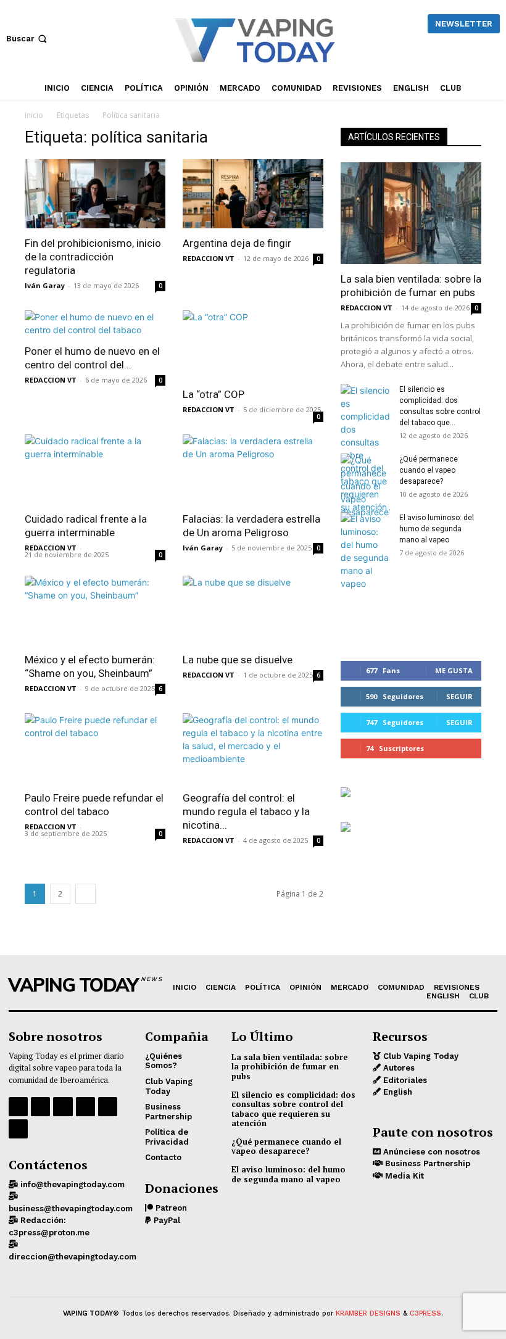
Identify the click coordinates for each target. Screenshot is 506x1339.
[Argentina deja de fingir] (253, 193)
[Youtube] (18, 1128)
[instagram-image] (364, 607)
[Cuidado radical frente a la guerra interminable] (95, 469)
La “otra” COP (213, 394)
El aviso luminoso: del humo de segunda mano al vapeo (436, 528)
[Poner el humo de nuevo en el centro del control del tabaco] (95, 323)
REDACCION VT (208, 258)
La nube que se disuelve (237, 659)
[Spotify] (62, 1106)
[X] (107, 1106)
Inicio (34, 115)
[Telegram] (85, 1106)
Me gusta (454, 670)
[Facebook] (18, 1106)
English (396, 1091)
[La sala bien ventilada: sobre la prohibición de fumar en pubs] (411, 213)
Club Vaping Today (419, 1056)
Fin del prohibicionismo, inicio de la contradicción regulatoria (93, 256)
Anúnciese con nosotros (430, 1151)
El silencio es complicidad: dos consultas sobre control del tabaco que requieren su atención (293, 1109)
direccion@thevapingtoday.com (72, 1256)
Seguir (459, 696)
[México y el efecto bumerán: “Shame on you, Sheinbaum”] (95, 610)
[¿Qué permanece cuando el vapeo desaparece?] (365, 486)
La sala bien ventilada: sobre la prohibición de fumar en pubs (289, 1066)
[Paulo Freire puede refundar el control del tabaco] (95, 748)
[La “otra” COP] (253, 345)
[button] (27, 39)
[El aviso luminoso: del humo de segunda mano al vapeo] (365, 551)
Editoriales (404, 1080)
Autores (398, 1067)
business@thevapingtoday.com (71, 1208)
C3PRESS (425, 1313)
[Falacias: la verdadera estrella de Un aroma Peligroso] (253, 469)
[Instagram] (40, 1106)
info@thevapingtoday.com (71, 1184)
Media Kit (403, 1175)
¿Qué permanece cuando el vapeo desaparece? (428, 470)
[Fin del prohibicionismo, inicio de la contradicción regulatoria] (95, 193)
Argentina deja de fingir (237, 243)
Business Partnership (426, 1163)
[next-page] (85, 894)
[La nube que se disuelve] (253, 610)
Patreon (170, 1208)
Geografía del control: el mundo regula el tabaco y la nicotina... (246, 811)
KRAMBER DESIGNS (368, 1313)
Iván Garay (45, 285)
